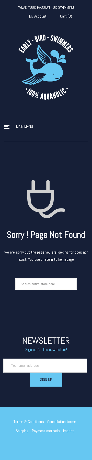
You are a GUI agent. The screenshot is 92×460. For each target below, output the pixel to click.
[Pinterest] (57, 444)
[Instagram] (50, 444)
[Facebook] (42, 444)
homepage (66, 259)
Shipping (22, 430)
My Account (38, 16)
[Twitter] (35, 444)
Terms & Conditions (29, 421)
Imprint (68, 430)
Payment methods (46, 430)
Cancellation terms (61, 421)
